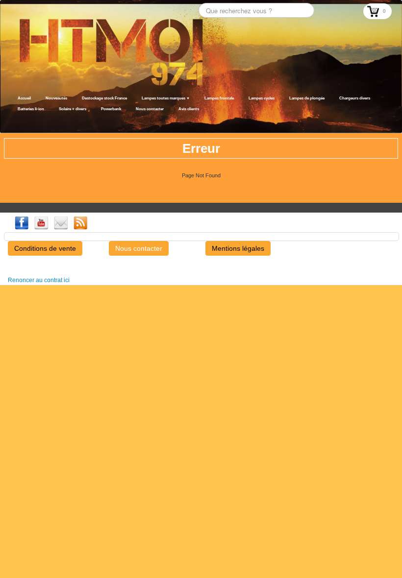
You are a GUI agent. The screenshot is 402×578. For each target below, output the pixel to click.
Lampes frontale (219, 98)
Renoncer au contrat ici (39, 280)
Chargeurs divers (354, 98)
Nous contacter (150, 109)
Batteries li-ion (31, 109)
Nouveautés (56, 98)
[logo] (13, 121)
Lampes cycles (262, 98)
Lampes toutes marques (166, 98)
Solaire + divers (72, 109)
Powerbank (111, 109)
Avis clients (188, 109)
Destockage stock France (104, 98)
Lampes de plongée (307, 98)
